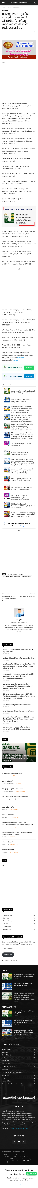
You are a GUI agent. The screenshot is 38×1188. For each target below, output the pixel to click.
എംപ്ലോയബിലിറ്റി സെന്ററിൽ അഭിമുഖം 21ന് (9, 598)
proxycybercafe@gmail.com (19, 1128)
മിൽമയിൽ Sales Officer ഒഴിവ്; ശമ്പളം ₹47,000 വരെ (19, 658)
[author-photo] (19, 617)
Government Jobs (12, 574)
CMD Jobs (6, 753)
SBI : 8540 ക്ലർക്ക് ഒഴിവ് (28, 596)
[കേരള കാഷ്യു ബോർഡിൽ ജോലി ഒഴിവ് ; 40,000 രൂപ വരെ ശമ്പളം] (7, 976)
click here (20, 357)
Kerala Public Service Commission (11, 576)
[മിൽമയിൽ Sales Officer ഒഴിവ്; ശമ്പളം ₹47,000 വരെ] (7, 986)
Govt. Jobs (9, 7)
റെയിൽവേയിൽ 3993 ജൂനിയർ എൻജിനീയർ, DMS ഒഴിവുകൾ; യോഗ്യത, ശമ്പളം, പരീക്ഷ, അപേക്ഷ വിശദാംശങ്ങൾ (19, 666)
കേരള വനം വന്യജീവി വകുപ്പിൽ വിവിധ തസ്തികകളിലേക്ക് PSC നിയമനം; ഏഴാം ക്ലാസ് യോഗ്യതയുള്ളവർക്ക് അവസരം (17, 686)
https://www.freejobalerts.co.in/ (19, 622)
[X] (23, 35)
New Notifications (26, 576)
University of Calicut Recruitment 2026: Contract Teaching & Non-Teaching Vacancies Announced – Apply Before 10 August (19, 719)
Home (3, 7)
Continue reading (19, 1184)
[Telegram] (19, 35)
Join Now (29, 367)
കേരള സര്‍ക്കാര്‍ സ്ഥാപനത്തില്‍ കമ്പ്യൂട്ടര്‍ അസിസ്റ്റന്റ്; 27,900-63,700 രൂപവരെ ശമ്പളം (16, 728)
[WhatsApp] (14, 35)
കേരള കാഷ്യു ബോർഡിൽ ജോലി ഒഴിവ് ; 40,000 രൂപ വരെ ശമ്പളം (18, 650)
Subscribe (8, 955)
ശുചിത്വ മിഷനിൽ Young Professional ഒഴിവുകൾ (18, 711)
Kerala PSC (17, 7)
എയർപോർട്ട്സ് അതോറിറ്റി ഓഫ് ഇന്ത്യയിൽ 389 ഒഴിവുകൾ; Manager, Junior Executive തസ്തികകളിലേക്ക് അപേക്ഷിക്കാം (18, 676)
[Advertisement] (19, 82)
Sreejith (19, 620)
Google (22, 526)
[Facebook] (10, 35)
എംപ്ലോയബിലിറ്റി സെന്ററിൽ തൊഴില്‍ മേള (17, 704)
